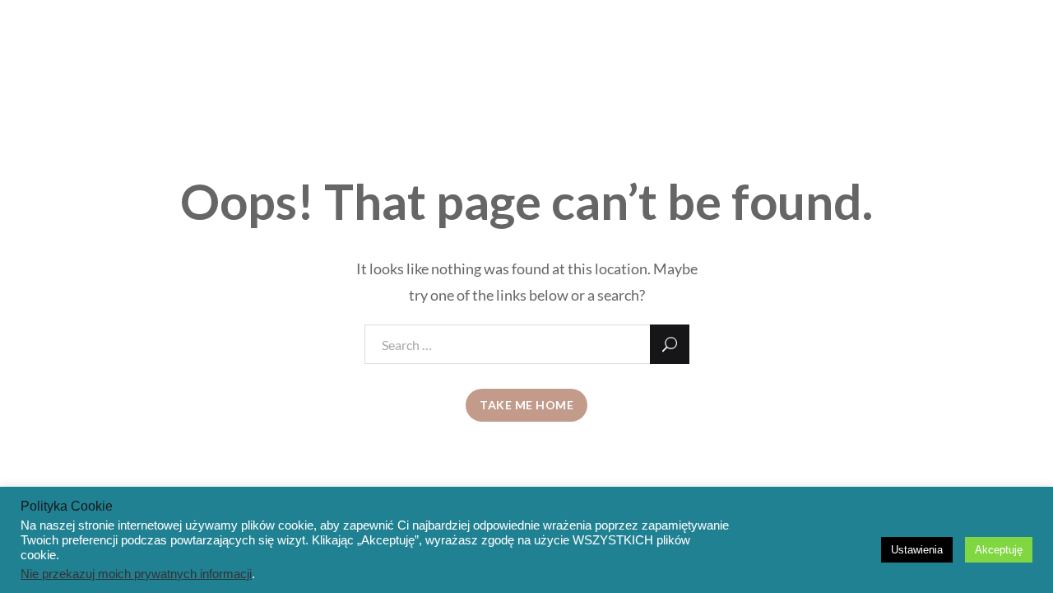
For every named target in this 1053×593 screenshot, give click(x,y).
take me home (526, 405)
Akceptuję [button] (999, 550)
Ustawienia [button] (917, 550)
